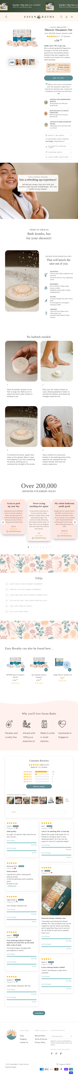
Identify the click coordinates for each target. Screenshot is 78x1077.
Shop (22, 1035)
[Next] (75, 522)
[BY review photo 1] (56, 895)
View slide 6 (43, 547)
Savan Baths (13, 1064)
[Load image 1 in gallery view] (12, 62)
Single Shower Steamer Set (62, 675)
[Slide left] (6, 62)
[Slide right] (38, 62)
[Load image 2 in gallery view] (19, 62)
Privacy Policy (40, 1042)
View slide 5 (40, 547)
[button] (61, 17)
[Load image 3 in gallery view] (25, 62)
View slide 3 (34, 547)
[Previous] (3, 522)
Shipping (23, 1039)
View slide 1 (28, 547)
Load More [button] (39, 1013)
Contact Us (24, 1042)
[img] (12, 823)
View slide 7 (46, 547)
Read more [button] (12, 886)
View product (69, 669)
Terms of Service (41, 1039)
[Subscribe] (72, 1036)
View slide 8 (49, 547)
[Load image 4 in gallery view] (32, 62)
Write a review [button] (38, 786)
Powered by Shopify (10, 1067)
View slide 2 (31, 547)
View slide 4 (37, 547)
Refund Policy (40, 1035)
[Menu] (6, 17)
